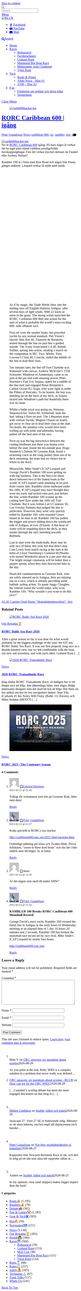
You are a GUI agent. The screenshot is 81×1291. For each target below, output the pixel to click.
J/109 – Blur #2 (27, 84)
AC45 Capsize (11, 601)
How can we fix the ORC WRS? (30, 1083)
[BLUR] (7, 18)
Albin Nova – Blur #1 (31, 80)
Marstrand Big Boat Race (33, 63)
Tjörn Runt (24, 70)
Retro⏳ (14, 1262)
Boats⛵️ (14, 1201)
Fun (11, 87)
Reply (13, 806)
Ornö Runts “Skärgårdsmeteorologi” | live (46, 601)
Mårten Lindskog (20, 1110)
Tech (12, 73)
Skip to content (11, 3)
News (26, 134)
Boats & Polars (26, 77)
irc (51, 134)
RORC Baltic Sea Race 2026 (21, 631)
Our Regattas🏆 (12, 623)
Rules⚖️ (14, 1266)
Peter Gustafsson (12, 134)
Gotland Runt (25, 59)
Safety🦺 (15, 1270)
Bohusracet (24, 52)
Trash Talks (16, 1277)
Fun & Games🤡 (20, 1212)
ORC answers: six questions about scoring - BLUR (41, 1080)
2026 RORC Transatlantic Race (23, 674)
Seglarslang (24, 95)
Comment (9, 978)
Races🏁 (15, 1241)
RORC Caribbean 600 (23, 145)
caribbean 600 (40, 134)
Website (6, 1025)
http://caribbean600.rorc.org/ (27, 946)
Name (6, 1010)
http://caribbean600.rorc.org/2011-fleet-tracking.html (41, 837)
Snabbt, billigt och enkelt (51, 1110)
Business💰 (16, 1204)
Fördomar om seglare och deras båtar (40, 91)
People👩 (15, 1237)
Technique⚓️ (17, 1274)
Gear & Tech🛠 (19, 1216)
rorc (68, 134)
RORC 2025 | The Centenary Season (26, 764)
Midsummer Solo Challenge (34, 66)
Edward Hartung (33, 786)
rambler (59, 134)
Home (13, 45)
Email (6, 1017)
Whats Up (15, 1281)
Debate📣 (15, 1208)
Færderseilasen (26, 56)
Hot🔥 (13, 1221)
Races (13, 49)
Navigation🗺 (18, 1225)
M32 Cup (23, 1252)
